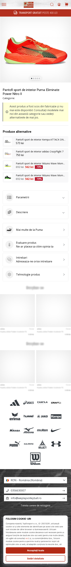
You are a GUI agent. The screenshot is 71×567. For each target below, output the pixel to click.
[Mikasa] (15, 430)
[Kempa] (56, 416)
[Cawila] (42, 402)
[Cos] (66, 4)
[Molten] (42, 430)
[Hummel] (29, 416)
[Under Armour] (56, 444)
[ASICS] (29, 402)
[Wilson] (35, 458)
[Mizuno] (29, 430)
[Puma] (15, 444)
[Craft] (56, 402)
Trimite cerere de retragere (35, 505)
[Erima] (15, 416)
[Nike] (56, 430)
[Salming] (29, 444)
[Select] (42, 444)
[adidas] (15, 402)
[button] (35, 197)
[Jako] (42, 416)
